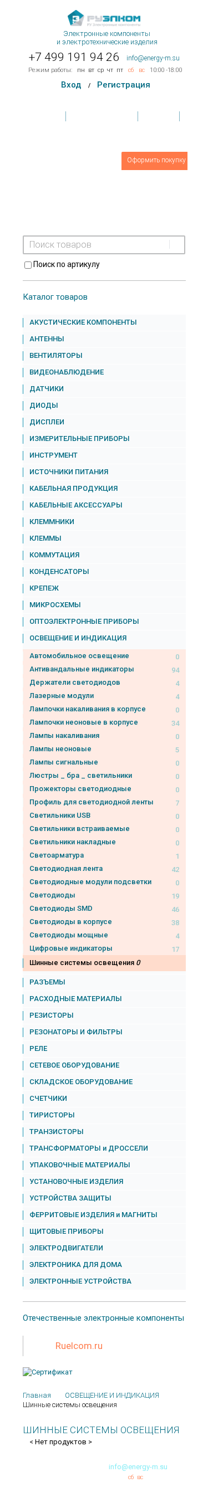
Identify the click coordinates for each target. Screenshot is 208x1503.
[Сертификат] (48, 1372)
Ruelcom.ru (79, 1345)
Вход (71, 85)
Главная (47, 116)
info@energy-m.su (153, 58)
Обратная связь (104, 138)
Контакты (159, 116)
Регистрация (123, 85)
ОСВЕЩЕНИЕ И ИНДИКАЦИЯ (112, 1395)
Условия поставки (102, 116)
